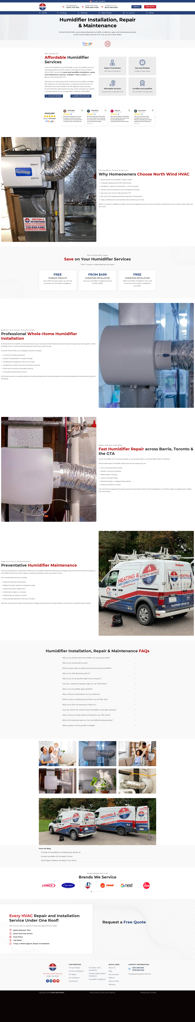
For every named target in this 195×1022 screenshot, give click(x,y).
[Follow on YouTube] (57, 981)
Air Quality (130, 13)
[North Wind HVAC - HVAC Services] (44, 7)
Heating (84, 13)
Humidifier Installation (97, 979)
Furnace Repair (74, 968)
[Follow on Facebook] (47, 981)
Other (151, 13)
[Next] (157, 887)
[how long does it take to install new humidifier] (57, 753)
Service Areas (114, 974)
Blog (110, 971)
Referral (111, 978)
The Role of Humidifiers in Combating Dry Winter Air (61, 852)
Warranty (112, 984)
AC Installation (74, 978)
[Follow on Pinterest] (54, 981)
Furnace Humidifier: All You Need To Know (57, 856)
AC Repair (72, 974)
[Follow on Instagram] (50, 981)
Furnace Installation (76, 971)
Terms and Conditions (107, 992)
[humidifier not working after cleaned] (97, 753)
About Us (112, 968)
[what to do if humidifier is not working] (137, 781)
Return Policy (114, 981)
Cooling (63, 13)
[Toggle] (135, 658)
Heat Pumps (106, 13)
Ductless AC (73, 981)
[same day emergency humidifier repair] (137, 753)
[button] (155, 117)
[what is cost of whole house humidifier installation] (57, 781)
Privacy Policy (94, 992)
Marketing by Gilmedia (148, 992)
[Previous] (38, 887)
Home (44, 13)
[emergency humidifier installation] (97, 781)
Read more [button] (90, 123)
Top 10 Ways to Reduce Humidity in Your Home (58, 860)
